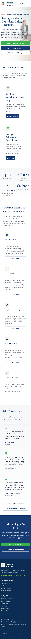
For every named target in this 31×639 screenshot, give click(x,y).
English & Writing (6, 588)
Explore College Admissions (15, 48)
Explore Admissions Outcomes (15, 508)
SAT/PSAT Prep (5, 583)
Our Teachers (5, 606)
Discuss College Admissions (15, 549)
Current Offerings (6, 590)
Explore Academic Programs (15, 43)
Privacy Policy (5, 611)
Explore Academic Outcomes (15, 503)
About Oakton (5, 603)
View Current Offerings (15, 53)
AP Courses (4, 586)
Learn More (10, 158)
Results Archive (5, 601)
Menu (21, 3)
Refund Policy (5, 608)
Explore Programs (12, 116)
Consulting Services (7, 598)
